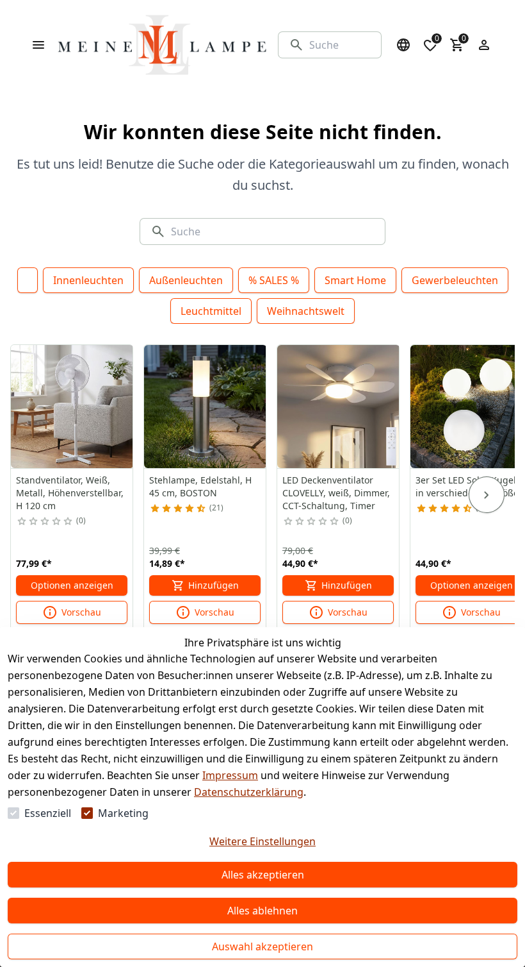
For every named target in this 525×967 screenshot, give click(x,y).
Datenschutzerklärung (248, 792)
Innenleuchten (88, 280)
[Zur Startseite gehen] (162, 45)
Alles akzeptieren (263, 875)
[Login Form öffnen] (484, 45)
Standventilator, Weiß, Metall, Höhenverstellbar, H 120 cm (70, 493)
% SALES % (273, 280)
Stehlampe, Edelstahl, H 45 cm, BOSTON (200, 486)
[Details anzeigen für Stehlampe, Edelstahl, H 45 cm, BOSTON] (205, 406)
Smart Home (355, 280)
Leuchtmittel (211, 311)
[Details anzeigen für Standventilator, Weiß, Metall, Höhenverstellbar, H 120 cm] (72, 406)
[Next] (487, 495)
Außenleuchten (186, 280)
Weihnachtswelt (305, 311)
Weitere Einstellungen (262, 841)
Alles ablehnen (262, 911)
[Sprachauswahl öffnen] (403, 45)
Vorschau (81, 612)
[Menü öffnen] (38, 45)
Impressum (230, 775)
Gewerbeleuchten (455, 280)
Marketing (123, 813)
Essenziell (47, 813)
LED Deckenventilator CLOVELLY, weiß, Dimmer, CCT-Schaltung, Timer (336, 493)
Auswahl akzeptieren (262, 946)
